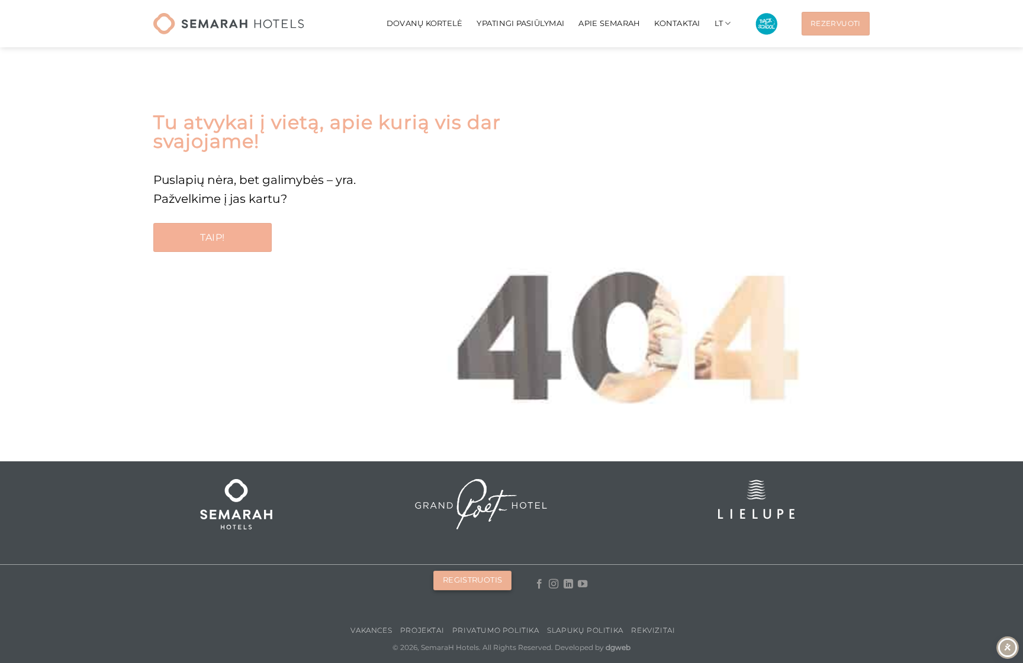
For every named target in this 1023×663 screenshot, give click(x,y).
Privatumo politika (495, 630)
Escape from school (766, 24)
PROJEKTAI (422, 630)
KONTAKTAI (677, 23)
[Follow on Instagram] (553, 584)
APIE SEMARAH (609, 23)
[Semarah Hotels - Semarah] (228, 23)
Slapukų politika (585, 630)
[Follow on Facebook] (538, 584)
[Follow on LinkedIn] (567, 584)
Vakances (371, 630)
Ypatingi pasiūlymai (520, 23)
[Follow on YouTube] (582, 584)
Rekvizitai (653, 630)
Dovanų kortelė (425, 23)
